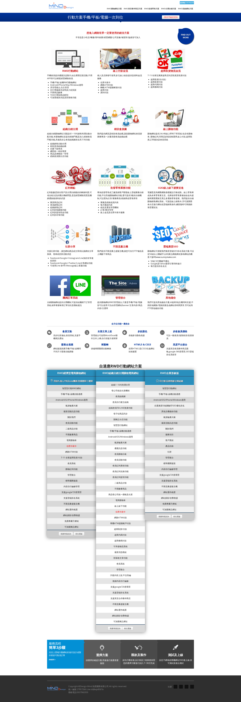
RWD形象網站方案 (185, 9)
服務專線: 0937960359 (187, 3)
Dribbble (181, 687)
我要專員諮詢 (66, 534)
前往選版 (78, 534)
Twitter (175, 687)
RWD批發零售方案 (151, 9)
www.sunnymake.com (166, 257)
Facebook (186, 687)
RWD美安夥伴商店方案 (133, 9)
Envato (192, 687)
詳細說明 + (52, 659)
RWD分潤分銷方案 (168, 9)
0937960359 (171, 17)
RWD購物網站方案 (114, 9)
